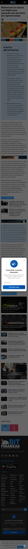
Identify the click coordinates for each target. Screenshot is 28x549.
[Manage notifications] (24, 546)
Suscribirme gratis (14, 287)
